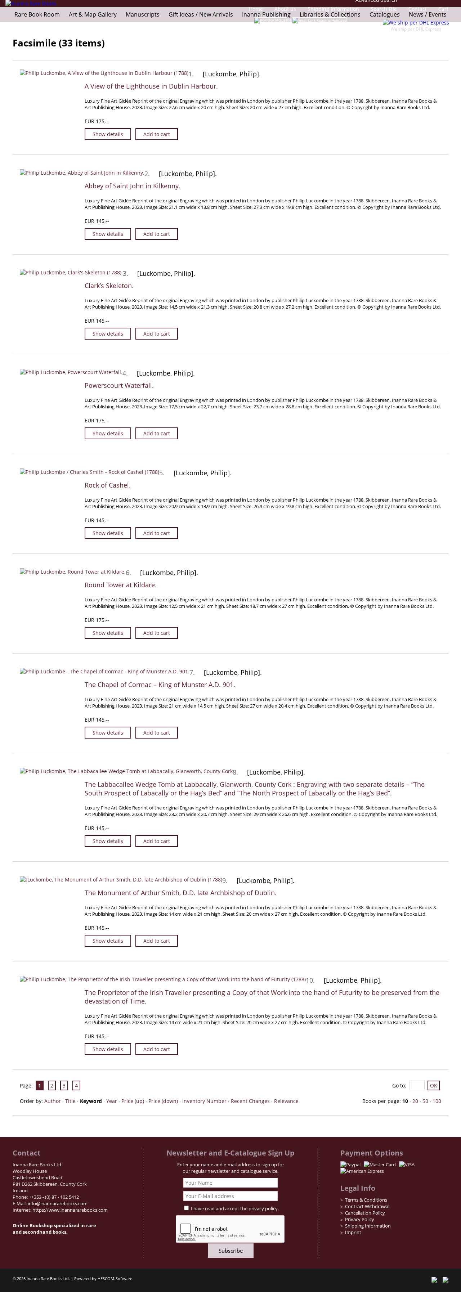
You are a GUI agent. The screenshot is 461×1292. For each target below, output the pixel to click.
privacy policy (263, 1208)
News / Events (428, 14)
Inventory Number (204, 1101)
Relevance (286, 1101)
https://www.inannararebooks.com (70, 1210)
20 (415, 1101)
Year (111, 1101)
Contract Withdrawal (367, 1206)
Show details (108, 134)
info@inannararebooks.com (58, 1203)
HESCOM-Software (115, 1278)
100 (437, 1101)
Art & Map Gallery (93, 14)
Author (52, 1101)
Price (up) (132, 1101)
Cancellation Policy (365, 1213)
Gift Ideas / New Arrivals (201, 14)
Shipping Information (368, 1226)
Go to (398, 1085)
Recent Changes (250, 1101)
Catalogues (385, 14)
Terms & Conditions (366, 1200)
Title (70, 1101)
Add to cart (156, 134)
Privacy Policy (359, 1219)
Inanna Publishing (266, 14)
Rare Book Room (37, 14)
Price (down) (163, 1101)
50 (425, 1101)
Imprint (353, 1232)
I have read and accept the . (235, 1208)
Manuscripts (143, 14)
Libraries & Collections (330, 14)
